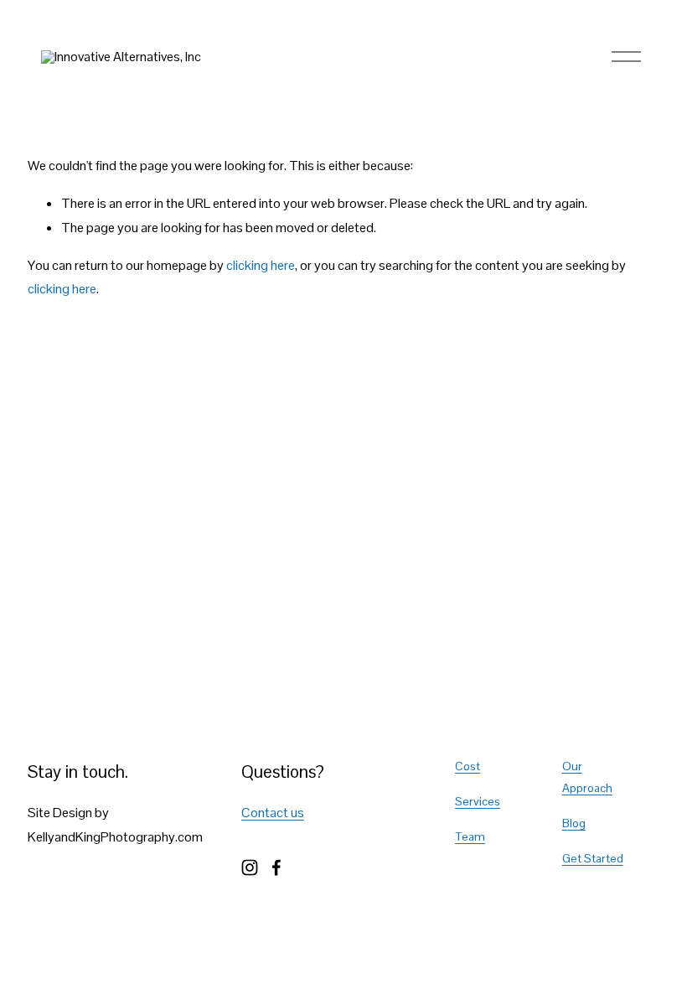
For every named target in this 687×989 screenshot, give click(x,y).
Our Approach (587, 777)
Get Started (592, 858)
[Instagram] (249, 867)
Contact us (272, 812)
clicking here (260, 265)
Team (470, 836)
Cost (467, 766)
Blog (574, 823)
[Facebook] (276, 867)
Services (477, 801)
